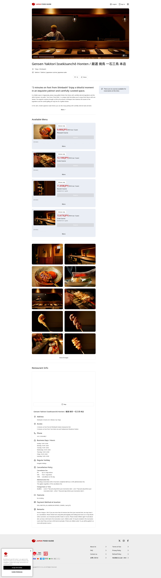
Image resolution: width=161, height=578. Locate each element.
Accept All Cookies (17, 567)
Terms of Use (116, 547)
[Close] (31, 551)
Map (65, 404)
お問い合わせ (94, 558)
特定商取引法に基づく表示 (119, 558)
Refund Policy (116, 554)
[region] (17, 562)
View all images (63, 357)
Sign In (123, 4)
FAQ (91, 550)
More (62, 110)
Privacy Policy (116, 550)
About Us (93, 547)
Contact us (93, 554)
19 (125, 55)
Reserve (75, 137)
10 (77, 77)
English (115, 4)
